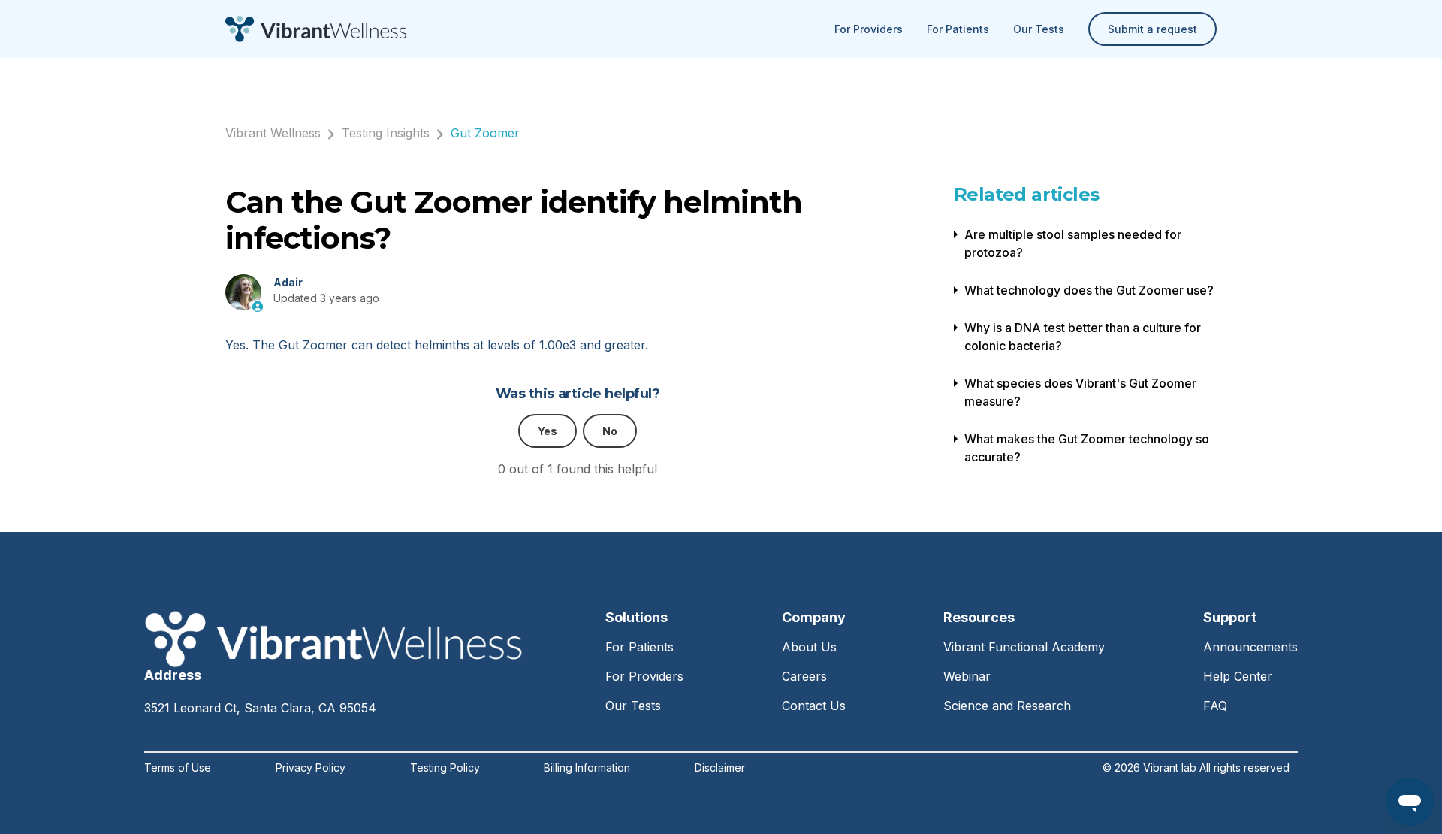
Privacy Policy (310, 768)
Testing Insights (386, 133)
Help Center (1237, 676)
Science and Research (1007, 705)
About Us (809, 646)
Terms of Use (177, 768)
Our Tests (1038, 29)
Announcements (1250, 646)
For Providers (868, 29)
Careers (804, 676)
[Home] (315, 29)
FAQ (1215, 705)
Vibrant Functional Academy (1024, 646)
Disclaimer (720, 768)
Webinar (967, 676)
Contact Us (814, 705)
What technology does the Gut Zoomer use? (1089, 290)
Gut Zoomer (485, 133)
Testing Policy (445, 768)
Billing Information (587, 768)
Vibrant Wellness (273, 133)
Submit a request (1152, 29)
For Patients (958, 29)
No (609, 431)
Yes (547, 431)
